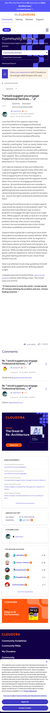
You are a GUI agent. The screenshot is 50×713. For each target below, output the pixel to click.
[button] (46, 363)
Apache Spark (26, 103)
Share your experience (20, 72)
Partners (29, 19)
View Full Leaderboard (25, 592)
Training (19, 19)
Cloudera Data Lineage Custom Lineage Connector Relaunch (25, 480)
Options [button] (9, 88)
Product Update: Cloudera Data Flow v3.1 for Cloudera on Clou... (23, 497)
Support (40, 19)
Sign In (6, 30)
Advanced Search (9, 63)
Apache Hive (16, 103)
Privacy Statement (30, 691)
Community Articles (11, 83)
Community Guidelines (14, 640)
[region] (25, 685)
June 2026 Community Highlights (15, 473)
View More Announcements (25, 503)
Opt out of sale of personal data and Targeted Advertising (24, 696)
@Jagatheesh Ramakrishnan (22, 378)
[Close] (46, 661)
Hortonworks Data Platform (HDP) (22, 107)
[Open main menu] (47, 30)
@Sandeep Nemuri (16, 403)
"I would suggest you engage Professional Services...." (20, 97)
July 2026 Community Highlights (15, 467)
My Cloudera (8, 651)
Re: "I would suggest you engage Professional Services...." (19, 362)
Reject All (24, 702)
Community (7, 19)
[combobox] (25, 57)
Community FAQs (11, 645)
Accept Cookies (25, 708)
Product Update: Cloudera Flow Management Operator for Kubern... (24, 488)
